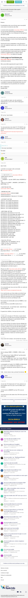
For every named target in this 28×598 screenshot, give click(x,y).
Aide (2, 577)
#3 (26, 112)
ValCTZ (5, 445)
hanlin (5, 529)
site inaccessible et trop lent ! (11, 522)
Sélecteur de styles (4, 568)
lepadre (5, 518)
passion (5, 458)
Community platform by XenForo (12, 595)
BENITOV (5, 491)
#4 (26, 124)
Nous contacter (4, 570)
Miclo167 (4, 11)
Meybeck (5, 478)
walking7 (5, 464)
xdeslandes (6, 543)
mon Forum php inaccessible (11, 463)
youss (5, 440)
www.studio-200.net (7, 249)
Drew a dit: (4, 145)
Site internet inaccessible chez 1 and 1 (13, 516)
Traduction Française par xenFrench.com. (9, 596)
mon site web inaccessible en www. (12, 438)
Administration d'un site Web (13, 458)
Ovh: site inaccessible (9, 549)
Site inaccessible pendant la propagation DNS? (15, 482)
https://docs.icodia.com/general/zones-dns (11, 290)
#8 (26, 381)
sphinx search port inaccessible (11, 528)
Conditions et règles (5, 572)
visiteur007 (6, 523)
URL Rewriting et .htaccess (12, 440)
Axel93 (5, 471)
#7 (26, 349)
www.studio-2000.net (19, 30)
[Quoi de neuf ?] (23, 2)
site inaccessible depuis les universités (13, 504)
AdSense (10, 434)
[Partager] (25, 19)
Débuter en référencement (12, 471)
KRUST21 (6, 550)
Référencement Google (14, 536)
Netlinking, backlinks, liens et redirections (16, 491)
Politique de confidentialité (6, 575)
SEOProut (6, 498)
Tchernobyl (6, 512)
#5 (26, 142)
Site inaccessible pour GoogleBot (12, 444)
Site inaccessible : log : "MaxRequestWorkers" (14, 457)
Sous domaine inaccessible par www (12, 470)
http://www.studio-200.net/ (15, 269)
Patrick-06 (6, 452)
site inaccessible (8, 555)
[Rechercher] (26, 2)
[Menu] (2, 2)
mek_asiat (6, 434)
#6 (26, 163)
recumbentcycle (7, 484)
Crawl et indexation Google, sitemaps (14, 445)
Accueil (2, 579)
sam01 (5, 505)
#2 (26, 97)
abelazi (5, 556)
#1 (26, 19)
